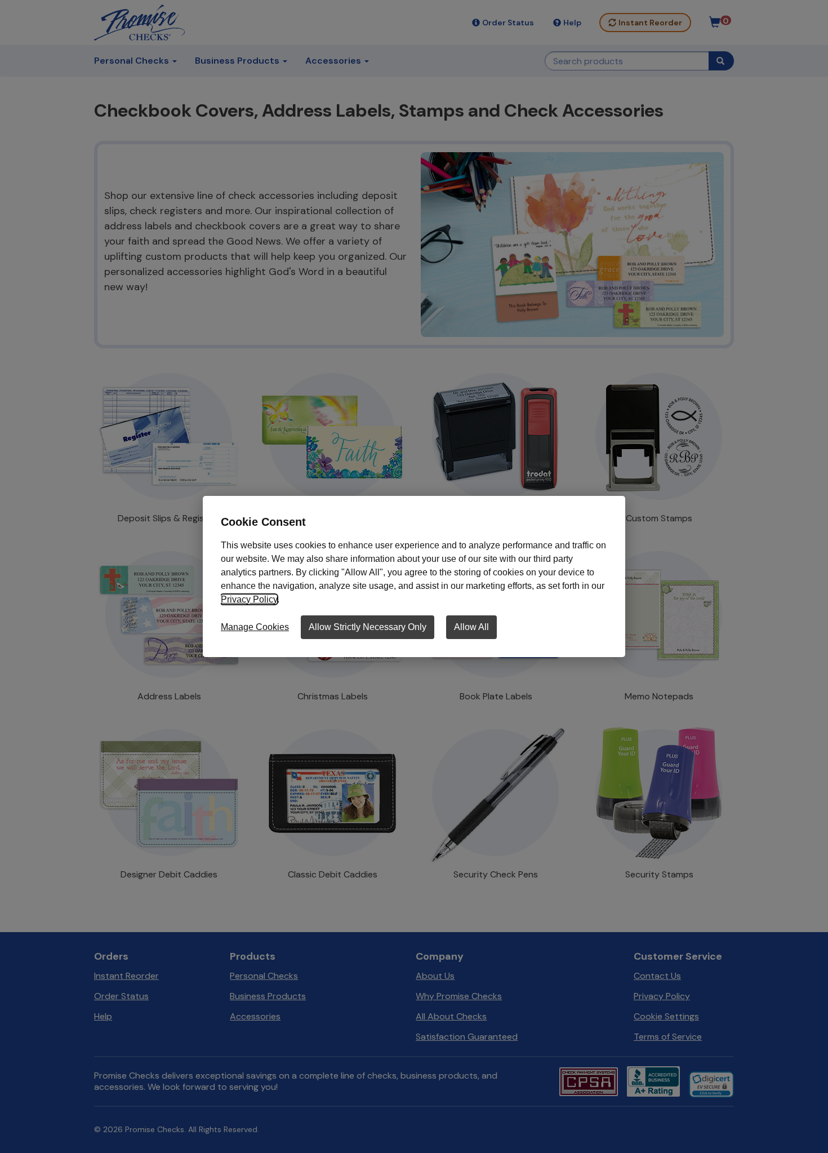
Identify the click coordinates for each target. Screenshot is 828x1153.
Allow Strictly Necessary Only (367, 627)
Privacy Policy (249, 599)
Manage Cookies (255, 627)
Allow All (471, 627)
